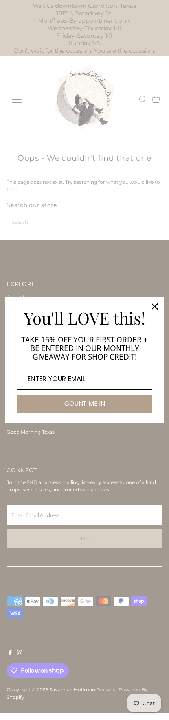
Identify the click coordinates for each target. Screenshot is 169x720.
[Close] (154, 306)
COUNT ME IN (84, 403)
